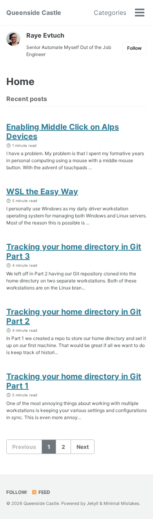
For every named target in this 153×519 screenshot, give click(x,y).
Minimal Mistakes (121, 503)
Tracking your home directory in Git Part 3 (73, 251)
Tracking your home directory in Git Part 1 (73, 381)
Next (82, 446)
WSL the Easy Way (42, 191)
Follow (134, 48)
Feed (43, 492)
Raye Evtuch (45, 35)
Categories (110, 12)
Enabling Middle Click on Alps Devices (62, 131)
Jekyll (92, 503)
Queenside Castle (33, 12)
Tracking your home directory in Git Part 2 (73, 316)
